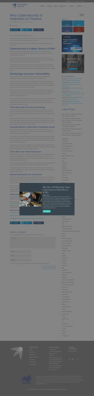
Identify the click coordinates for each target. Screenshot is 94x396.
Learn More (46, 211)
